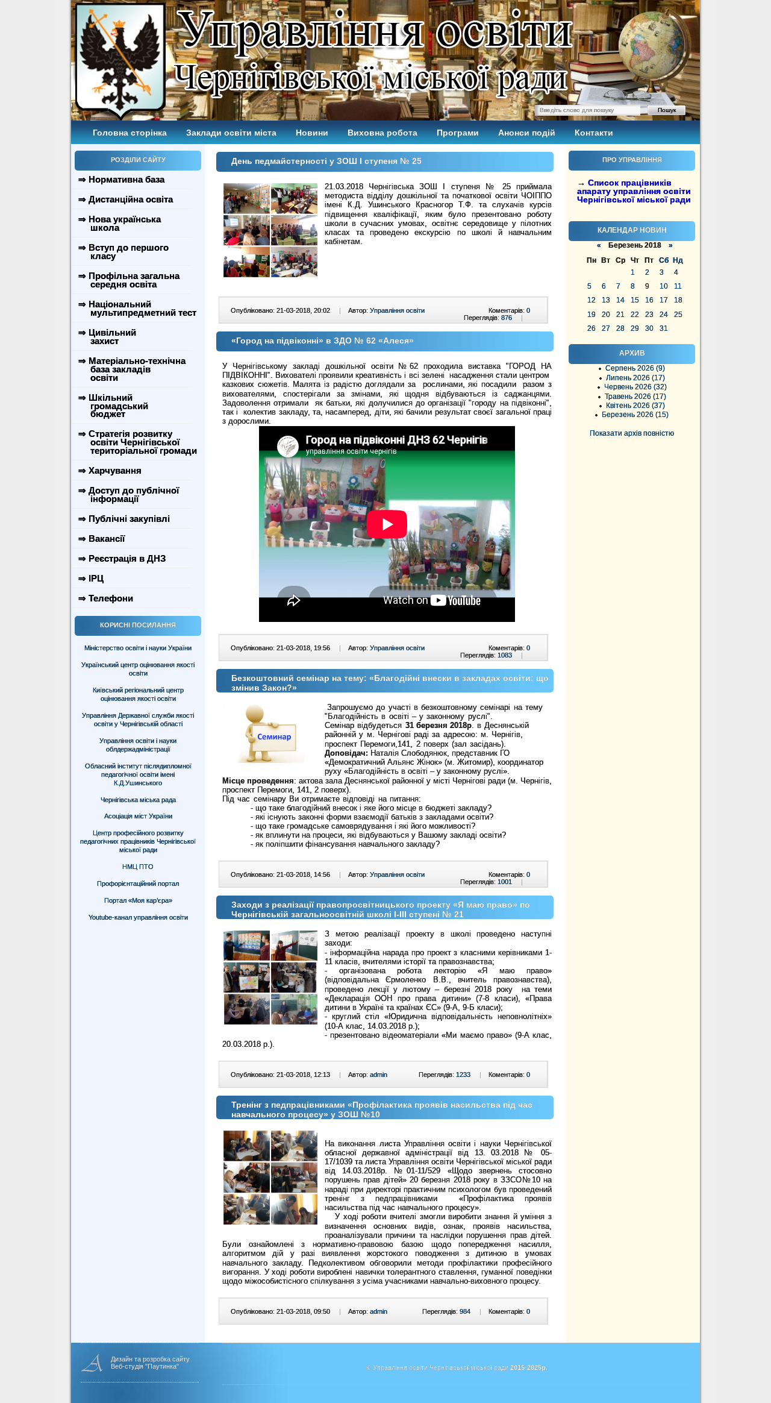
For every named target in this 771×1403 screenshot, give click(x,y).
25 (678, 314)
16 (649, 300)
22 (635, 314)
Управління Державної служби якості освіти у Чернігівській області (138, 719)
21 (620, 314)
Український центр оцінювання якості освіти (138, 669)
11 (678, 286)
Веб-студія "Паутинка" (145, 1366)
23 (649, 314)
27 (606, 328)
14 (620, 300)
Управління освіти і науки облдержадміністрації (137, 745)
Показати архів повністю (632, 433)
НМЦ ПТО (138, 866)
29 (635, 328)
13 (606, 300)
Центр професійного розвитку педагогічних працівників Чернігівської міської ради (138, 841)
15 (635, 300)
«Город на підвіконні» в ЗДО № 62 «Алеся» (322, 340)
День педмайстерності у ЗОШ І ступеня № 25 (326, 161)
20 (606, 314)
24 (664, 314)
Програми (458, 132)
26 (591, 328)
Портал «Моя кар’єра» (138, 900)
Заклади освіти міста (231, 132)
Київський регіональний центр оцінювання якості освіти (138, 694)
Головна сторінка (130, 132)
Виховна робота (382, 132)
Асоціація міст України (138, 816)
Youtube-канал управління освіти (138, 917)
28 (620, 328)
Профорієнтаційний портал (138, 883)
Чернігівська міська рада (138, 799)
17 (664, 300)
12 (591, 300)
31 (664, 328)
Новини (312, 132)
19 (591, 314)
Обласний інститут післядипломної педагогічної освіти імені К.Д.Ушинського (138, 774)
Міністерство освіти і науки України (138, 647)
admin (378, 1074)
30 (649, 328)
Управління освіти (397, 310)
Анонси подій (526, 132)
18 (678, 300)
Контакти (594, 132)
